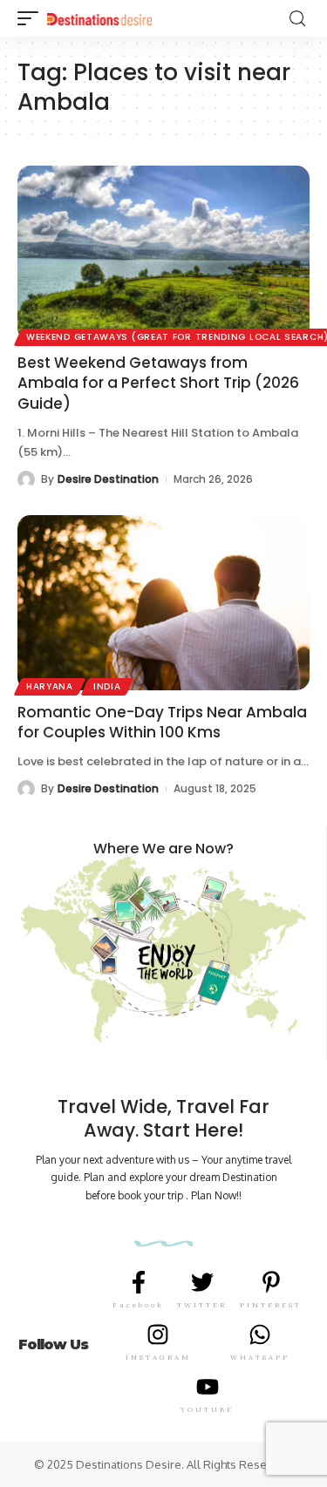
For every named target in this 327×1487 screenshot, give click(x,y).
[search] (297, 18)
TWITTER (202, 1304)
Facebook (138, 1304)
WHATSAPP (260, 1357)
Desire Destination (108, 479)
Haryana (49, 686)
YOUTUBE (207, 1409)
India (107, 686)
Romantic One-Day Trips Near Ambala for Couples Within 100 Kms (162, 723)
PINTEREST (271, 1304)
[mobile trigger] (32, 18)
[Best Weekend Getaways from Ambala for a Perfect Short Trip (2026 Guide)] (163, 253)
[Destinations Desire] (99, 18)
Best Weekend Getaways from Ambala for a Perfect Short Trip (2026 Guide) (158, 383)
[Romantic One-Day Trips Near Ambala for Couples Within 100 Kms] (163, 602)
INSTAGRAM (158, 1357)
